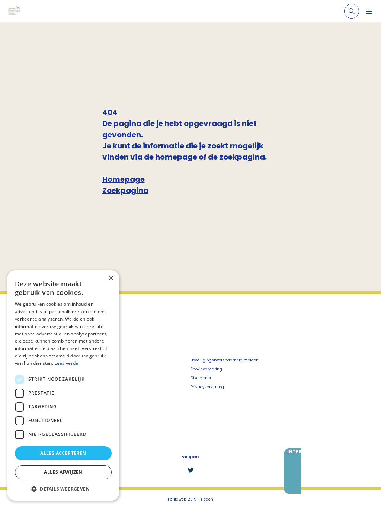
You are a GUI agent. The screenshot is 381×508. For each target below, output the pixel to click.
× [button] (110, 278)
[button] (63, 488)
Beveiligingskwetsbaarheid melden (224, 360)
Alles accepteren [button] (63, 453)
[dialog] (63, 385)
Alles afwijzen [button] (63, 472)
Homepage (123, 179)
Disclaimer (200, 378)
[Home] (13, 11)
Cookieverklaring (206, 369)
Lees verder (67, 363)
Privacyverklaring (207, 387)
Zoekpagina (125, 190)
